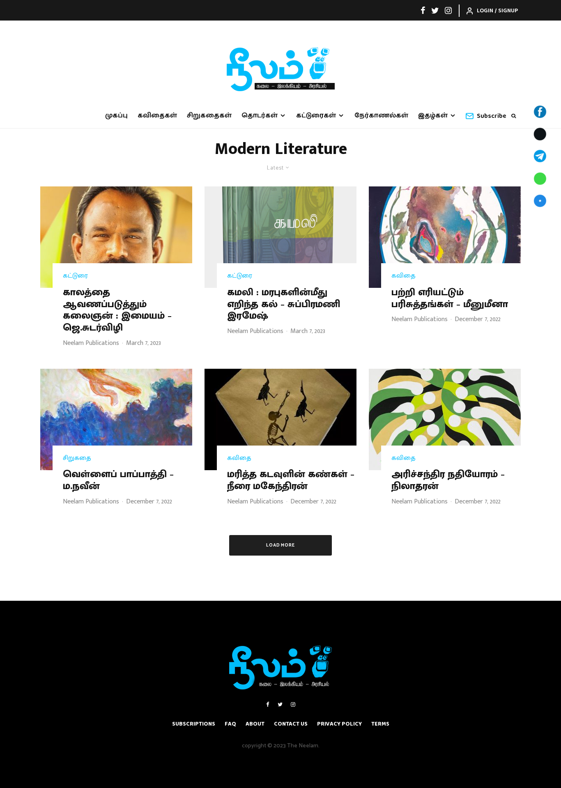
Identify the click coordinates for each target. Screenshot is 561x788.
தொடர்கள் (259, 115)
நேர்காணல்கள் (381, 115)
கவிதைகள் (157, 115)
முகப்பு (116, 115)
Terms (380, 723)
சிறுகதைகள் (209, 115)
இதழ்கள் (433, 115)
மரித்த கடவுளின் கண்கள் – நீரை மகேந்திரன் (290, 480)
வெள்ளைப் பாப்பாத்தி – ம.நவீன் (118, 480)
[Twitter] (435, 10)
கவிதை (403, 276)
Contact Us (291, 723)
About (255, 723)
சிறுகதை (77, 458)
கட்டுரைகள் (316, 115)
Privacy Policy (339, 723)
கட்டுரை (75, 276)
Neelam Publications (91, 343)
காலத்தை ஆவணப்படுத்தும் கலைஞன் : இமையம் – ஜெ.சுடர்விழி (117, 310)
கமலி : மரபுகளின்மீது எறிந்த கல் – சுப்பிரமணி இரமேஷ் (283, 304)
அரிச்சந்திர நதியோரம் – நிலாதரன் (448, 480)
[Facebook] (423, 10)
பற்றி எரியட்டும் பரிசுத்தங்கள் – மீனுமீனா (449, 298)
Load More (280, 545)
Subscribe (491, 116)
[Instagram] (448, 10)
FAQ (230, 723)
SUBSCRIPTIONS (193, 723)
